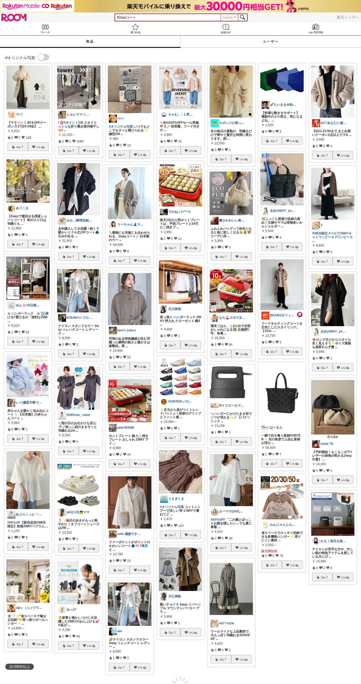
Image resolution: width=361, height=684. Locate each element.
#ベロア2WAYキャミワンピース (332, 235)
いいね (40, 147)
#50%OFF (218, 519)
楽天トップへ (348, 17)
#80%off (13, 522)
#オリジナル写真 (121, 126)
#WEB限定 (320, 233)
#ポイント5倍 (73, 122)
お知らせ (226, 28)
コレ (18, 147)
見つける (135, 28)
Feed (45, 28)
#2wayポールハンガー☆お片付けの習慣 (282, 626)
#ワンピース (344, 237)
